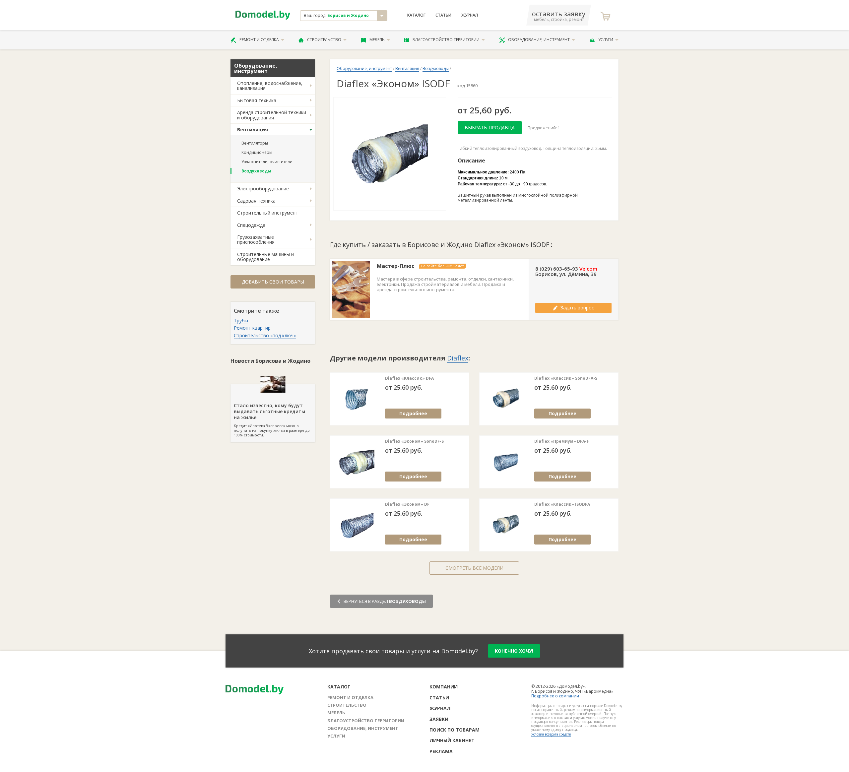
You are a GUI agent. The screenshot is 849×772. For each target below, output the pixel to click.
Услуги (605, 39)
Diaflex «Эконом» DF (407, 504)
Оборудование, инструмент (539, 39)
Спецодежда (251, 225)
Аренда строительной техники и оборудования (271, 114)
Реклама (441, 751)
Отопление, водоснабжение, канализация (269, 85)
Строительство (324, 39)
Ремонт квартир (252, 328)
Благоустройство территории (446, 39)
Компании (443, 686)
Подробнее (413, 413)
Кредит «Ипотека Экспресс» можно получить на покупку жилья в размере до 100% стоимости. (272, 419)
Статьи (443, 15)
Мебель (377, 39)
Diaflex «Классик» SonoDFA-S (565, 378)
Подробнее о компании (555, 696)
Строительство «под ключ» (265, 335)
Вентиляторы (254, 143)
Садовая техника (256, 201)
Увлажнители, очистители (267, 161)
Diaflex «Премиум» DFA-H (562, 441)
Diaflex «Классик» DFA (409, 378)
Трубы (241, 320)
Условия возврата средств (551, 734)
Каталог (416, 15)
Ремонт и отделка (259, 39)
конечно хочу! (514, 651)
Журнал (469, 15)
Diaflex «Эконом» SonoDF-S (414, 441)
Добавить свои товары (273, 282)
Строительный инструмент (267, 213)
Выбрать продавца (490, 127)
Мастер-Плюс (395, 266)
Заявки (438, 719)
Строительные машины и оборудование (265, 256)
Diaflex (457, 358)
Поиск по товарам (454, 729)
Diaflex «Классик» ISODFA (562, 504)
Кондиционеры (256, 152)
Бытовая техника (256, 100)
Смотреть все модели (474, 568)
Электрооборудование (263, 188)
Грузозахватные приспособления (256, 239)
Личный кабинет (452, 740)
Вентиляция (252, 129)
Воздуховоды (256, 171)
